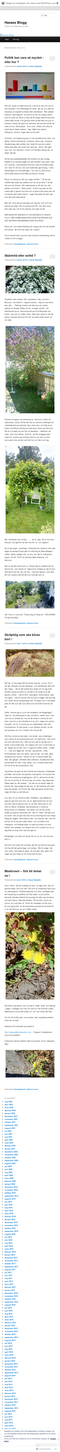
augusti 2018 (10, 1234)
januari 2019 (10, 1219)
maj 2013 (8, 1419)
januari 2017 (10, 1290)
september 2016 (11, 1302)
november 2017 (11, 1260)
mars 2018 (9, 1249)
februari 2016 (10, 1322)
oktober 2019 (10, 1192)
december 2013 (11, 1399)
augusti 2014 (10, 1375)
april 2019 (9, 1210)
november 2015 (11, 1331)
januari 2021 (10, 1148)
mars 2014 (9, 1390)
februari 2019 (10, 1216)
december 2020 (11, 1151)
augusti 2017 (10, 1269)
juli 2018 (8, 1237)
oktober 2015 (10, 1334)
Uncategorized (19, 244)
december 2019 (11, 1187)
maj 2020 (8, 1172)
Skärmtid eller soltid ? (20, 255)
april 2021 (9, 1139)
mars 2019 (9, 1213)
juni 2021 (8, 1134)
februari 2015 (10, 1357)
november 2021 (11, 1119)
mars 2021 (9, 1142)
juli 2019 (8, 1201)
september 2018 (11, 1231)
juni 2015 (8, 1346)
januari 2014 (10, 1396)
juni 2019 (8, 1204)
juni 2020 (8, 1169)
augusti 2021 (10, 1128)
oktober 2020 (10, 1157)
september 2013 (11, 1408)
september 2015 (11, 1337)
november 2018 (11, 1225)
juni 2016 (8, 1310)
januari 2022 (10, 1113)
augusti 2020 (10, 1163)
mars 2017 (9, 1284)
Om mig (16, 39)
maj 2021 (8, 1137)
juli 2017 (8, 1272)
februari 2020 (10, 1181)
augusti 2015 (10, 1340)
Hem (7, 39)
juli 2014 (8, 1378)
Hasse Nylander (35, 66)
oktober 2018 (10, 1228)
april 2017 (9, 1281)
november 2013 (11, 1402)
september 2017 (11, 1266)
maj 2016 (8, 1313)
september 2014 (11, 1372)
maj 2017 (8, 1278)
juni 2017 (8, 1275)
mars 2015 (9, 1355)
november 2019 (11, 1190)
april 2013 (9, 1422)
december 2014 (11, 1363)
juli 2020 (8, 1166)
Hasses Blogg (16, 22)
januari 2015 (10, 1361)
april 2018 (9, 1246)
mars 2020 (9, 1178)
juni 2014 (8, 1381)
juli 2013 (8, 1414)
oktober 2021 (10, 1122)
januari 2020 (10, 1184)
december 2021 (11, 1116)
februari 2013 (10, 1428)
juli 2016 (8, 1307)
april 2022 (9, 1104)
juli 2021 (8, 1131)
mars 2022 (9, 1107)
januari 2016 (10, 1325)
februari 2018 (10, 1251)
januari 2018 (10, 1254)
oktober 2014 (10, 1369)
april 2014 (9, 1387)
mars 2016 (9, 1319)
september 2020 (11, 1160)
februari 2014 (10, 1393)
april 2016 (9, 1316)
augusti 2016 (10, 1304)
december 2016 (11, 1293)
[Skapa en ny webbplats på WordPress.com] (30, 3)
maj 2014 (8, 1384)
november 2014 (11, 1366)
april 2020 (9, 1175)
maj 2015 (8, 1349)
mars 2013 (9, 1425)
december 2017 (11, 1257)
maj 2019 (8, 1207)
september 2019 (11, 1196)
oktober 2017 (10, 1263)
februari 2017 (10, 1287)
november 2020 (11, 1154)
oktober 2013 (10, 1405)
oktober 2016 (10, 1299)
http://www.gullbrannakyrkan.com (18, 1032)
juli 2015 (8, 1343)
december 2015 (11, 1328)
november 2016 (11, 1296)
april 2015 (9, 1352)
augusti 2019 (10, 1198)
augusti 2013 (10, 1411)
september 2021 (11, 1125)
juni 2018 (8, 1240)
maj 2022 (8, 1101)
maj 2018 (8, 1243)
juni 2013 (8, 1416)
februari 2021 (10, 1145)
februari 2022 (10, 1110)
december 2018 (11, 1222)
